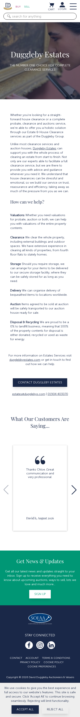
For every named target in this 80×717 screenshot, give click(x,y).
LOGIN (62, 8)
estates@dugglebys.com (28, 394)
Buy (18, 6)
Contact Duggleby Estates (40, 382)
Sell (27, 6)
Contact (16, 657)
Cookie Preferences (42, 666)
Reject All (55, 709)
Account (32, 657)
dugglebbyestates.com (24, 359)
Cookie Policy (54, 662)
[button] (74, 489)
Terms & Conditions (56, 657)
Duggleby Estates (44, 148)
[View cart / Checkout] (51, 5)
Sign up (40, 594)
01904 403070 (58, 394)
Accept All (25, 709)
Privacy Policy (30, 662)
